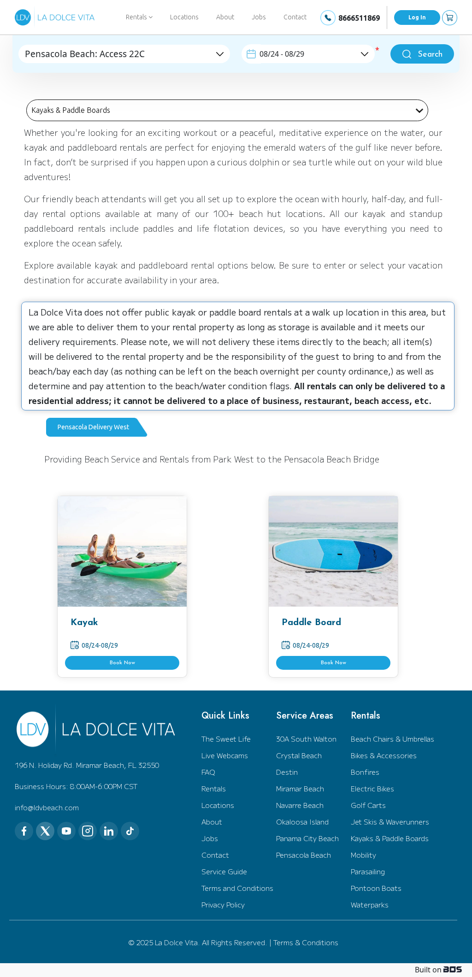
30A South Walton (306, 738)
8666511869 (359, 18)
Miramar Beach (300, 788)
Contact (295, 17)
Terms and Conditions (237, 888)
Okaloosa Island (302, 821)
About (225, 17)
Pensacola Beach (303, 855)
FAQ (208, 772)
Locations (184, 17)
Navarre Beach (300, 805)
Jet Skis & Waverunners (390, 821)
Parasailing (368, 871)
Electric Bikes (372, 788)
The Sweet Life (226, 738)
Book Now (122, 663)
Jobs (259, 17)
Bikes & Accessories (384, 755)
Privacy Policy (223, 904)
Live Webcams (224, 755)
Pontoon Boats (376, 888)
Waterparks (370, 904)
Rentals (213, 788)
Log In (417, 17)
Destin (287, 772)
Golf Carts (368, 805)
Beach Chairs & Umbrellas (392, 738)
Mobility (363, 855)
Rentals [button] (137, 17)
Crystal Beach (299, 755)
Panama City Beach (307, 838)
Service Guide (224, 871)
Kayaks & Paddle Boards (390, 838)
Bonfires (365, 772)
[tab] (97, 427)
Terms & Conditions (305, 942)
